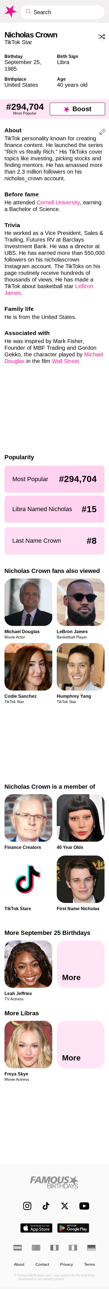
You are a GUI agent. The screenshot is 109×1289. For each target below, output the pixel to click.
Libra (63, 62)
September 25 (22, 62)
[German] (91, 1247)
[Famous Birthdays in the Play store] (73, 1228)
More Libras (21, 1013)
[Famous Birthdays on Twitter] (62, 1206)
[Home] (54, 1182)
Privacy (66, 1264)
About (19, 1264)
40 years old (72, 85)
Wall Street (65, 361)
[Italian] (73, 1247)
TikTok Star (18, 42)
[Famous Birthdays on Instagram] (24, 1206)
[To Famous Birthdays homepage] (10, 11)
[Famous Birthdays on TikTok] (43, 1206)
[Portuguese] (36, 1247)
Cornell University (58, 202)
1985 (10, 69)
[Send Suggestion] (102, 133)
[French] (54, 1247)
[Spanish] (17, 1247)
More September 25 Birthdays (47, 932)
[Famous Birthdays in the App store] (36, 1228)
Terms (89, 1264)
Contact (42, 1264)
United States (21, 85)
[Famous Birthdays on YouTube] (83, 1206)
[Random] (102, 37)
